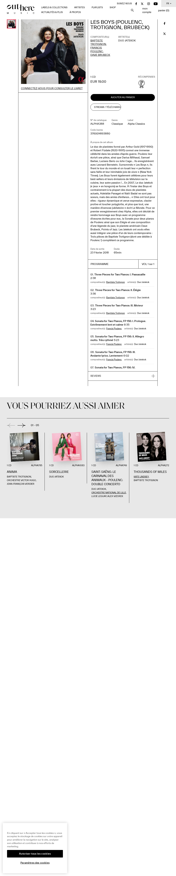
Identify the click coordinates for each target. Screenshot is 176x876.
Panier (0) (163, 10)
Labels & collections (54, 7)
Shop (113, 7)
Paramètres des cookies (35, 862)
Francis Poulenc (114, 328)
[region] (35, 848)
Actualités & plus (52, 12)
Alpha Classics (136, 123)
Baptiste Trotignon (115, 282)
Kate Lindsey (141, 476)
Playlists (97, 7)
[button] (123, 376)
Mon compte (146, 10)
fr (167, 3)
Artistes (79, 7)
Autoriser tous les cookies (35, 853)
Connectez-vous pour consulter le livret (52, 88)
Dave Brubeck (100, 54)
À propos (75, 12)
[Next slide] (22, 425)
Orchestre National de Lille (108, 492)
